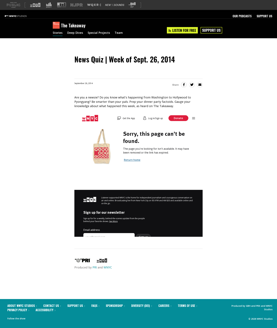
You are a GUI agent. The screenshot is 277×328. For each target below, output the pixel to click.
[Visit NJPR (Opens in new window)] (76, 5)
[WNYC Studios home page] (20, 16)
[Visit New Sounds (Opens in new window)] (114, 5)
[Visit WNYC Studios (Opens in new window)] (61, 5)
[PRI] (82, 261)
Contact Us (51, 306)
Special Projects (99, 33)
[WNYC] (102, 261)
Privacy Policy (17, 310)
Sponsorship (114, 306)
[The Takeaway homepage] (57, 25)
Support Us (264, 16)
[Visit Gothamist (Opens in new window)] (49, 5)
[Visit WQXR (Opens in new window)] (94, 5)
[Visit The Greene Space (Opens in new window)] (132, 5)
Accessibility (44, 310)
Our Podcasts (242, 16)
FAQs (94, 306)
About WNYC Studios (21, 306)
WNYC (108, 267)
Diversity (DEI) (140, 306)
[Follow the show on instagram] (42, 317)
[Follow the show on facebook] (30, 317)
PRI (94, 267)
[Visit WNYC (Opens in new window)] (35, 5)
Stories (58, 33)
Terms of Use (186, 306)
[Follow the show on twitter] (36, 317)
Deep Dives (75, 33)
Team (119, 33)
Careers (163, 306)
